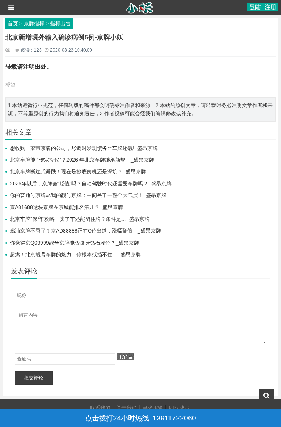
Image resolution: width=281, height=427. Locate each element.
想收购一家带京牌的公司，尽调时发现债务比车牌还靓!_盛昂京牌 (84, 148)
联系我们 (100, 408)
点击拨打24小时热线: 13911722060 (140, 418)
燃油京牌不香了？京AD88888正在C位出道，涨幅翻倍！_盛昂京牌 (85, 231)
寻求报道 (153, 408)
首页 (13, 23)
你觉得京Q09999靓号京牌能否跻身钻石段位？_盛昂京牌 (74, 243)
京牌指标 (34, 23)
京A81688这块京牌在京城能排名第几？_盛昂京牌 (66, 207)
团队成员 (179, 408)
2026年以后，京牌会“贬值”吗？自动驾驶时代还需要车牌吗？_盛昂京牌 (91, 183)
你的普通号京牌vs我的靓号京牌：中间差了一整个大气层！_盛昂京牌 (88, 195)
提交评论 (33, 378)
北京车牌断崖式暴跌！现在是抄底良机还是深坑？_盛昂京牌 (78, 171)
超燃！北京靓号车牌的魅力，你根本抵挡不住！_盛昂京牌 (75, 254)
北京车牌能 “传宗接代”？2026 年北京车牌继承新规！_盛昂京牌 (82, 160)
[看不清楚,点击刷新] (125, 356)
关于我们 (126, 408)
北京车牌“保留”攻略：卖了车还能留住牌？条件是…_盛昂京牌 (80, 219)
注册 (270, 7)
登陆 (255, 7)
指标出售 (60, 23)
